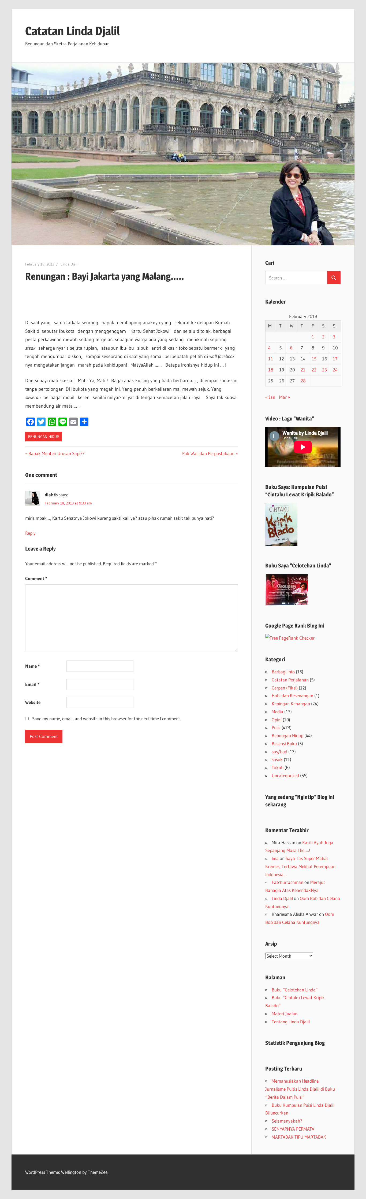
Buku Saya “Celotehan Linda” (298, 565)
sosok (277, 759)
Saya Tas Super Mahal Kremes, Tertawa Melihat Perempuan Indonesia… (300, 866)
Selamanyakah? (287, 1121)
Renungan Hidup (43, 436)
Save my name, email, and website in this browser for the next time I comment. (106, 718)
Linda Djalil (70, 264)
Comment (36, 578)
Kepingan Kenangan (291, 703)
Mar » (284, 397)
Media (277, 711)
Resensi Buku (284, 743)
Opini (277, 719)
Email (32, 684)
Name (32, 666)
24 (335, 369)
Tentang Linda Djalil (291, 1021)
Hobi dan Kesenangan (292, 695)
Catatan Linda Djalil (72, 31)
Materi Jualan (284, 1013)
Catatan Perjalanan (290, 679)
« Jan (270, 397)
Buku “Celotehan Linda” (295, 990)
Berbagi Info (283, 671)
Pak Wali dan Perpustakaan (208, 453)
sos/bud (279, 751)
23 (324, 369)
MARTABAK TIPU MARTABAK (299, 1137)
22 (314, 369)
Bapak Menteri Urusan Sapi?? (56, 453)
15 (314, 358)
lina (275, 858)
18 (270, 369)
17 (335, 358)
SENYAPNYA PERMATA (293, 1129)
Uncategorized (285, 775)
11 (270, 358)
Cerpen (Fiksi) (285, 688)
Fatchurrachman (287, 882)
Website (32, 702)
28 (303, 380)
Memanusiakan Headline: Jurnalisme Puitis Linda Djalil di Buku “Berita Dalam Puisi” (300, 1089)
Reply (30, 533)
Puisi (276, 727)
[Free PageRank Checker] (290, 638)
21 (303, 369)
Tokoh (277, 767)
